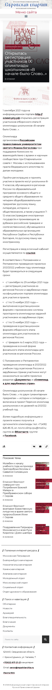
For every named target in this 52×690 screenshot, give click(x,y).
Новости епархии (40, 468)
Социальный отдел (13, 587)
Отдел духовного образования (19, 591)
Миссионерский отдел (15, 582)
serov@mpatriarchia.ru (22, 667)
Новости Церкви (14, 48)
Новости (35, 45)
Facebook (10, 435)
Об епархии (9, 604)
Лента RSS (9, 673)
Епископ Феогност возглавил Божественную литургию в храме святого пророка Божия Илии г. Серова (18, 512)
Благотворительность (14, 617)
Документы (9, 626)
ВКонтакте (21, 432)
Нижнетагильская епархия (17, 564)
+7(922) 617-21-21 (12, 662)
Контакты (8, 631)
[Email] (40, 446)
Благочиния (9, 622)
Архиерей (8, 613)
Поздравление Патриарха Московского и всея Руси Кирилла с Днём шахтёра (17, 530)
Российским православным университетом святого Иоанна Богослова (22, 144)
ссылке (30, 253)
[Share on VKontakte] (34, 446)
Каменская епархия (13, 569)
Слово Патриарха (41, 532)
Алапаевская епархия (14, 573)
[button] (26, 16)
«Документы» (22, 379)
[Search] (45, 639)
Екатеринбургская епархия (18, 560)
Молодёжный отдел (14, 578)
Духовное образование (17, 45)
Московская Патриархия (16, 556)
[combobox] (22, 639)
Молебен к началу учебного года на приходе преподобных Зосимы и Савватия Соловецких (18, 467)
